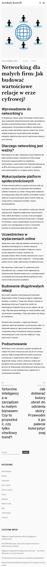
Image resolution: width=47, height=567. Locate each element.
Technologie (6, 513)
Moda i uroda (6, 504)
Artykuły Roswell (12, 3)
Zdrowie (5, 517)
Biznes (4, 476)
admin (25, 61)
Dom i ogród (6, 485)
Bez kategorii (6, 471)
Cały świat (5, 481)
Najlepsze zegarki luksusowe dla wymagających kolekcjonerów (19, 538)
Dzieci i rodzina (7, 490)
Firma (33, 61)
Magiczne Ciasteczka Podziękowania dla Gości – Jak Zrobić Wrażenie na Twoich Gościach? (23, 552)
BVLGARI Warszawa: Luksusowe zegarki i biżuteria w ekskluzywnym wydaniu (20, 545)
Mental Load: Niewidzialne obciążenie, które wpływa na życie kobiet (23, 564)
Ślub (3, 508)
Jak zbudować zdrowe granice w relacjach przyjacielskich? (23, 558)
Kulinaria (5, 499)
